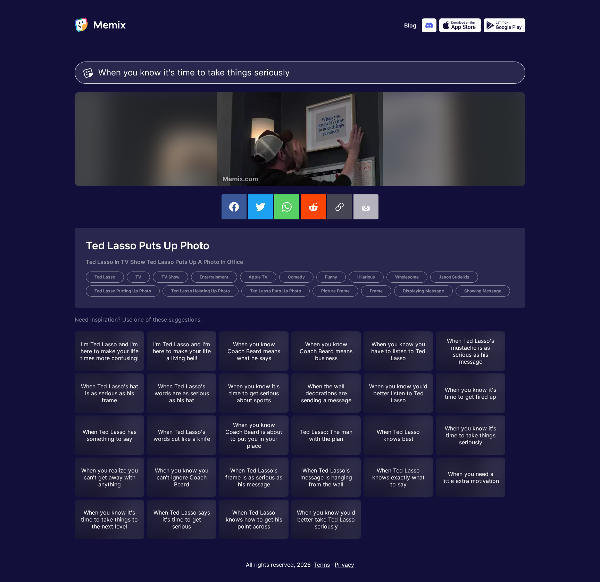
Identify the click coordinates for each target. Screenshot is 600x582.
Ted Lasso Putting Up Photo (122, 290)
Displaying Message (423, 290)
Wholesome (407, 277)
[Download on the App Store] (460, 25)
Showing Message (482, 290)
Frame (376, 290)
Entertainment (214, 277)
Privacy (344, 564)
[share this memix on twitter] (260, 206)
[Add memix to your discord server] (429, 25)
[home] (100, 25)
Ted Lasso (104, 277)
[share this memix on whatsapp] (286, 206)
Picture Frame (335, 290)
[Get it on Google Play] (504, 25)
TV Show (170, 277)
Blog (410, 25)
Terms (322, 564)
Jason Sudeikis (454, 277)
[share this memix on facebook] (234, 206)
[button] (339, 206)
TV (138, 277)
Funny (331, 277)
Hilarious (366, 277)
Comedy (296, 277)
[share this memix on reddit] (313, 206)
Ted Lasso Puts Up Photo (275, 290)
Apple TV (258, 277)
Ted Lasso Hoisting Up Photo (200, 290)
